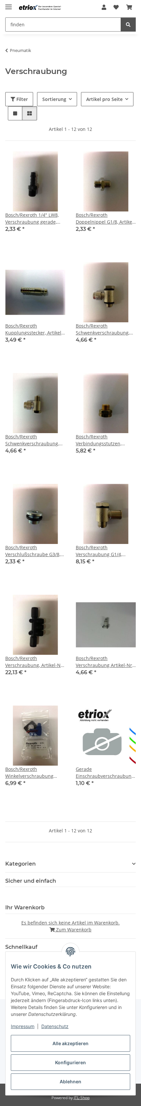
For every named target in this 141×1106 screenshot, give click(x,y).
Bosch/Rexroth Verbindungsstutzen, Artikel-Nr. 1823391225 (101, 440)
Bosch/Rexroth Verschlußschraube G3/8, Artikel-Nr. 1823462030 (32, 551)
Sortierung (54, 99)
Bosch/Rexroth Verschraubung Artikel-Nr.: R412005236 (105, 662)
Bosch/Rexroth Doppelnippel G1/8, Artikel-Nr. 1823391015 (105, 218)
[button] (104, 7)
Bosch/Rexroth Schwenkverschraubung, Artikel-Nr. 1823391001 (32, 440)
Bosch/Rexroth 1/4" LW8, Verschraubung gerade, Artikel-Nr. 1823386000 (32, 218)
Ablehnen (70, 1081)
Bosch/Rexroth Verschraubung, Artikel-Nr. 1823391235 (34, 662)
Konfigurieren (70, 1062)
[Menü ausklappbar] (8, 4)
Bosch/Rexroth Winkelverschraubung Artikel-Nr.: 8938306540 (31, 772)
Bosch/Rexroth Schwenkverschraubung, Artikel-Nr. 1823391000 (103, 329)
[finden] (128, 24)
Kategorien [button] (20, 864)
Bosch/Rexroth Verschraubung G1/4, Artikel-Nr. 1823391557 (101, 551)
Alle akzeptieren (70, 1043)
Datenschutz (55, 1026)
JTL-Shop (82, 1097)
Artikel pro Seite (104, 99)
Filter (21, 99)
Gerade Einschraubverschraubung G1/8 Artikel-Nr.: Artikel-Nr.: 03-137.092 (105, 772)
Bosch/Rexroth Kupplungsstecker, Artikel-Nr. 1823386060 (34, 329)
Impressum (22, 1026)
